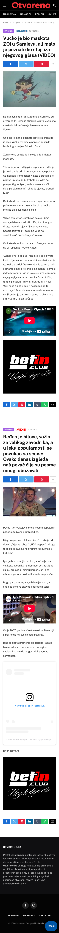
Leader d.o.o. (44, 923)
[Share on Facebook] (10, 64)
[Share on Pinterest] (41, 64)
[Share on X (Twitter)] (26, 64)
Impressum (29, 915)
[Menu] (5, 5)
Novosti (25, 14)
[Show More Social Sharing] (53, 64)
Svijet (52, 14)
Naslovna (9, 14)
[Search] (54, 5)
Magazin (8, 31)
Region (39, 14)
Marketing (45, 915)
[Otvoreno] (31, 5)
